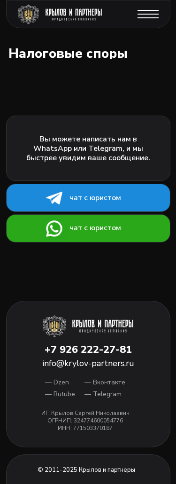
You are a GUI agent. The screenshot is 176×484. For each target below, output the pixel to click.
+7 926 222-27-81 (88, 350)
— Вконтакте (104, 382)
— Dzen (57, 382)
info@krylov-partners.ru (88, 363)
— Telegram (103, 394)
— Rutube (60, 394)
